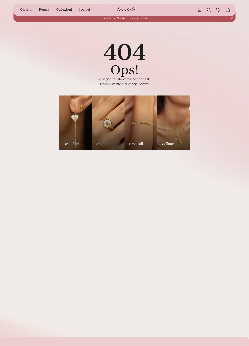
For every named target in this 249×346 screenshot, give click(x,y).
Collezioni (64, 9)
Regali (44, 9)
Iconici (84, 9)
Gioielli (26, 9)
